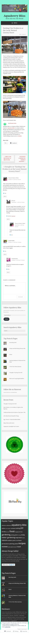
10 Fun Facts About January (15, 366)
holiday (23, 535)
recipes (22, 543)
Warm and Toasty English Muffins (16, 378)
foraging (16, 531)
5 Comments (23, 34)
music (23, 537)
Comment (20, 296)
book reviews (7, 528)
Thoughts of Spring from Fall (15, 372)
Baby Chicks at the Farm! (9, 423)
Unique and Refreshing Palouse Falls (17, 348)
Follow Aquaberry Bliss (12, 308)
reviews (5, 547)
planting (12, 543)
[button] (14, 445)
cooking (17, 528)
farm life (7, 531)
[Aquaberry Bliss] (14, 11)
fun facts (21, 531)
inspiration (18, 537)
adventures (8, 525)
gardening (6, 535)
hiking (19, 535)
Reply (5, 196)
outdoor (9, 540)
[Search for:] (15, 330)
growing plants (14, 535)
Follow (6, 319)
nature (4, 540)
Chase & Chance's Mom (13, 177)
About (10, 354)
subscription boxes (12, 546)
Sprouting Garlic (13, 342)
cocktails (13, 528)
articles (3, 528)
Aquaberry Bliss (14, 15)
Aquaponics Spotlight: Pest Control (11, 426)
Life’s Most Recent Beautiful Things (11, 416)
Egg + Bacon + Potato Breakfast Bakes (12, 419)
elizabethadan (15, 258)
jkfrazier (13, 200)
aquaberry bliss (19, 525)
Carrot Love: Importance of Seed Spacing (7, 158)
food (12, 531)
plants (16, 543)
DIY (22, 528)
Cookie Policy (7, 627)
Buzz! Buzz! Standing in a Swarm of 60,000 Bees (21, 159)
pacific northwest (17, 540)
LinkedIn (19, 136)
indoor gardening (8, 537)
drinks (4, 531)
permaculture (5, 543)
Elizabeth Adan (13, 123)
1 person (13, 216)
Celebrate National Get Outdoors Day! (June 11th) (14, 412)
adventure (4, 525)
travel (19, 547)
